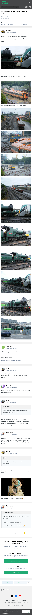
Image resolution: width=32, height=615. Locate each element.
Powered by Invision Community (16, 605)
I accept (26, 611)
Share (8, 583)
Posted (11, 32)
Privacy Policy (16, 600)
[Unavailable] (16, 57)
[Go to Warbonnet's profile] (3, 434)
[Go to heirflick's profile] (3, 31)
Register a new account (16, 561)
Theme (8, 600)
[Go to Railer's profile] (3, 369)
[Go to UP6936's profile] (3, 386)
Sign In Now (16, 572)
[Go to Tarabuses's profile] (3, 347)
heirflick (5, 22)
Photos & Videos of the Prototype (18, 24)
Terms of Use (5, 612)
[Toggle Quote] (4, 406)
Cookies (24, 600)
